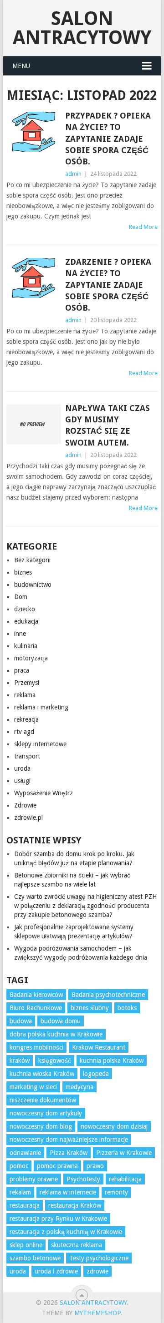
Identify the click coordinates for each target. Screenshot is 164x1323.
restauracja (25, 1205)
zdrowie (97, 1271)
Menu (21, 65)
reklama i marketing (41, 707)
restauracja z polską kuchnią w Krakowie (66, 1231)
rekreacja (26, 719)
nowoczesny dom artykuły (46, 1113)
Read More (143, 226)
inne (20, 633)
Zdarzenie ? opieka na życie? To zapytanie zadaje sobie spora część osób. (108, 284)
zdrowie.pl (28, 817)
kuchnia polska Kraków (112, 1060)
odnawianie (25, 1152)
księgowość (54, 1060)
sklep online (26, 1245)
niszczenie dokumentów (43, 1100)
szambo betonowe (35, 1258)
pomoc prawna (57, 1165)
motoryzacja (31, 658)
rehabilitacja (125, 1179)
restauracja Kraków (74, 1205)
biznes (23, 572)
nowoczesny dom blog (41, 1126)
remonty (116, 1192)
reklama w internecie (68, 1192)
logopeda (96, 1073)
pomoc (19, 1165)
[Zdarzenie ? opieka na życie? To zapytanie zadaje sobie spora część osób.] (33, 278)
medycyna (79, 1086)
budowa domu (61, 1021)
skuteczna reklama (76, 1245)
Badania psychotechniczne (108, 994)
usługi (22, 780)
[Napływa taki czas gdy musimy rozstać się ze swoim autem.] (33, 424)
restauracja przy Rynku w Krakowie (58, 1218)
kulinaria (25, 645)
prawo (95, 1165)
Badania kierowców (36, 994)
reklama (25, 695)
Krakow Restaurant (98, 1047)
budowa (21, 1021)
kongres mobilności (36, 1047)
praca (21, 670)
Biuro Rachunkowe (36, 1007)
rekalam (20, 1192)
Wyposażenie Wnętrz (43, 793)
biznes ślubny (90, 1007)
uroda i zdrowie (56, 1271)
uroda (22, 768)
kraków (20, 1060)
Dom (20, 596)
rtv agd (24, 731)
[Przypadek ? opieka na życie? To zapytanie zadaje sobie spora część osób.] (33, 132)
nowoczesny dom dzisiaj (114, 1126)
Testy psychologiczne (98, 1258)
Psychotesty (83, 1179)
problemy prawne (34, 1179)
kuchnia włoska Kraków (42, 1073)
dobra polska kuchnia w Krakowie (56, 1034)
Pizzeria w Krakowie (124, 1152)
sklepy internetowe (40, 744)
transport (27, 756)
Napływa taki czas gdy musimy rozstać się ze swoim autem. (107, 425)
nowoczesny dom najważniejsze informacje (69, 1139)
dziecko (24, 609)
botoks (127, 1007)
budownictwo (32, 584)
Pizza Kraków (68, 1152)
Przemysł (26, 682)
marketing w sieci (33, 1086)
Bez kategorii (32, 560)
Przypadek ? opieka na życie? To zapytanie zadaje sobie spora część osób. (108, 138)
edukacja (26, 621)
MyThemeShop (97, 1313)
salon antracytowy (82, 28)
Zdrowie (25, 805)
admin (73, 173)
